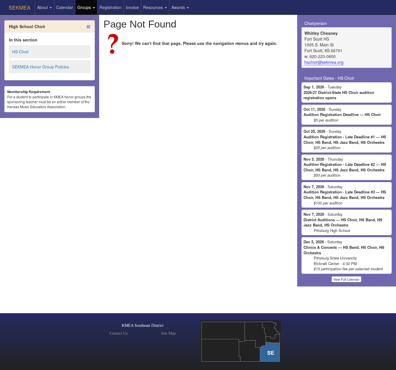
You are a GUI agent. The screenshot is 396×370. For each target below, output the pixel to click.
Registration (110, 7)
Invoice (132, 7)
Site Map (168, 333)
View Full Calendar (346, 279)
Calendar (64, 7)
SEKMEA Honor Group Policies (40, 67)
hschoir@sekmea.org (324, 62)
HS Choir (20, 52)
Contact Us (119, 333)
